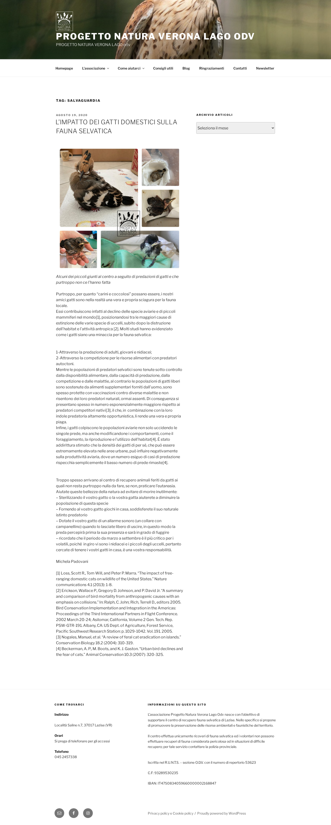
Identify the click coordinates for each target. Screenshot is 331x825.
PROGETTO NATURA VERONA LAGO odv (155, 36)
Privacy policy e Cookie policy (170, 813)
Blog (186, 68)
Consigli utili (163, 68)
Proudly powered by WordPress (221, 813)
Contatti (240, 68)
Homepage (64, 68)
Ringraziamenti (211, 68)
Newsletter (265, 68)
